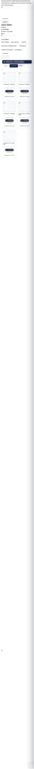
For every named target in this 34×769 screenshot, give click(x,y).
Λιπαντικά (5, 677)
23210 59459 (6, 741)
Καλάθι (5, 696)
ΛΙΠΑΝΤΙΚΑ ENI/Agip (19, 61)
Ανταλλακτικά (6, 671)
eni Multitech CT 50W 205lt (9, 113)
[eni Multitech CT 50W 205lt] (9, 106)
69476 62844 (14, 741)
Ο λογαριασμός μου (8, 693)
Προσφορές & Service (9, 680)
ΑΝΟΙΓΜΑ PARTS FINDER (9, 648)
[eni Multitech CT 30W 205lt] (9, 77)
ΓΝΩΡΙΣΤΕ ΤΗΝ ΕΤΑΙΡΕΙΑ (10, 660)
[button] (9, 96)
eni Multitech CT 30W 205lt (9, 84)
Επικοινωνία (6, 690)
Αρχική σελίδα (9, 61)
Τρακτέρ (5, 674)
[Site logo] (8, 36)
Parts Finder (6, 668)
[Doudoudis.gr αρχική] (5, 651)
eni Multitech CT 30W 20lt (23, 84)
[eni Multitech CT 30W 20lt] (24, 77)
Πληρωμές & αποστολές (10, 688)
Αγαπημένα (6, 699)
